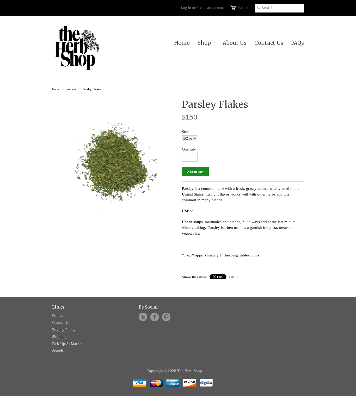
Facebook (154, 317)
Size (185, 132)
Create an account (210, 8)
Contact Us (61, 322)
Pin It (233, 277)
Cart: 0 (243, 8)
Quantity (189, 149)
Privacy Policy (64, 330)
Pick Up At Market (67, 344)
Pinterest (166, 317)
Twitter (143, 317)
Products (71, 89)
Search (57, 351)
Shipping (59, 337)
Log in (186, 8)
